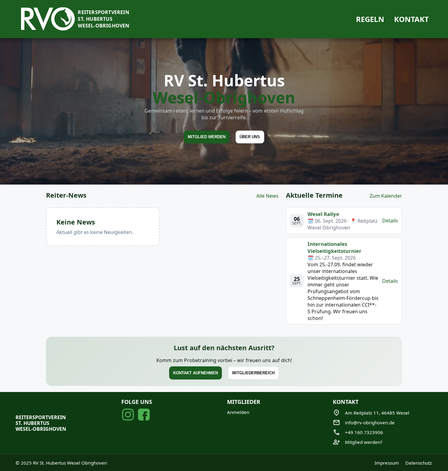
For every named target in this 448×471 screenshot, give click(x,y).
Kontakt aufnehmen (195, 373)
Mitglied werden (207, 137)
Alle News (267, 195)
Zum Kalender (386, 195)
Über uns (250, 137)
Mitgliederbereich (253, 373)
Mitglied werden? (363, 442)
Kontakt (411, 19)
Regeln (370, 19)
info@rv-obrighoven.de (370, 422)
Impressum (387, 463)
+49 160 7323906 (364, 432)
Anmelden (238, 412)
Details (390, 220)
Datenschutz (418, 463)
